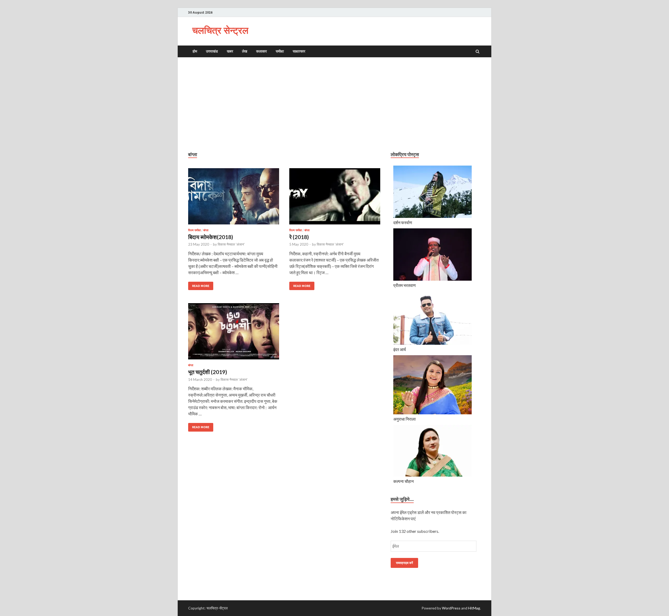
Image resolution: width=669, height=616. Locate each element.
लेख (244, 51)
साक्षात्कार (299, 51)
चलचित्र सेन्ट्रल (220, 30)
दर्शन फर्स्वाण (402, 222)
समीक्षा (280, 51)
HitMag (474, 608)
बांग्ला (205, 230)
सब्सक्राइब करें (404, 562)
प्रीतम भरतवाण (404, 285)
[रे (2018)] (334, 198)
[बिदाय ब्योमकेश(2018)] (233, 198)
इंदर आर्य (399, 349)
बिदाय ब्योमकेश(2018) (210, 237)
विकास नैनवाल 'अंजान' (231, 244)
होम (195, 51)
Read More (198, 284)
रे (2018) (299, 237)
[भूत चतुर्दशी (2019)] (233, 333)
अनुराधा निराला (404, 418)
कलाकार (261, 51)
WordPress (451, 608)
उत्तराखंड (212, 51)
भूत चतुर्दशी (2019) (207, 372)
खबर (230, 51)
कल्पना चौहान (403, 481)
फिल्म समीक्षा (194, 230)
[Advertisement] (334, 104)
